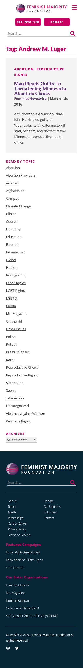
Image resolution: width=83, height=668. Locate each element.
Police (10, 336)
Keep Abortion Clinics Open (24, 560)
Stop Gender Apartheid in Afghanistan (32, 616)
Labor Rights (16, 283)
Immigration (15, 275)
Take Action (15, 398)
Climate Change (18, 206)
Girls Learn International (22, 608)
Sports (11, 390)
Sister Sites (14, 382)
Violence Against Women (25, 413)
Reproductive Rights (22, 375)
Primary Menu (74, 7)
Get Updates (52, 506)
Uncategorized (17, 405)
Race (10, 359)
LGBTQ (11, 298)
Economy (13, 229)
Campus (12, 198)
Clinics (11, 213)
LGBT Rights (15, 290)
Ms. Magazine (16, 313)
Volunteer (50, 512)
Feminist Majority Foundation (50, 635)
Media (11, 306)
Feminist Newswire (30, 98)
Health (11, 267)
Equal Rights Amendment (23, 552)
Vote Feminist (15, 568)
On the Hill (14, 321)
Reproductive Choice (22, 367)
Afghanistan (15, 190)
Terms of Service (19, 535)
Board (12, 506)
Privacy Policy (17, 529)
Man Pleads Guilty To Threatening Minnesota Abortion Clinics (40, 88)
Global (11, 259)
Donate (56, 22)
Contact (49, 518)
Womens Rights (18, 421)
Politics (11, 344)
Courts (11, 221)
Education (13, 236)
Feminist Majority (17, 585)
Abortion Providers (21, 175)
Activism (12, 183)
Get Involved (28, 22)
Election (12, 244)
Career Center (17, 523)
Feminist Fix (15, 252)
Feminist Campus (17, 600)
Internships (15, 518)
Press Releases (18, 352)
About (12, 501)
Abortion (24, 69)
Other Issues (16, 329)
